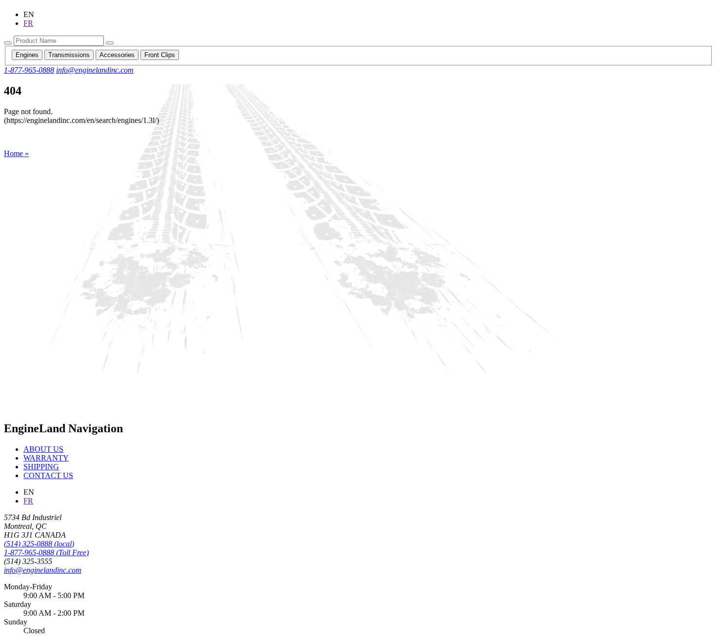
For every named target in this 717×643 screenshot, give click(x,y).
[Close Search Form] (110, 42)
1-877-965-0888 (29, 70)
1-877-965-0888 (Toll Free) (46, 552)
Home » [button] (16, 153)
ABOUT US (43, 449)
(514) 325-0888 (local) (39, 544)
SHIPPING (41, 466)
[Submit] (8, 42)
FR (28, 23)
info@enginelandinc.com (95, 70)
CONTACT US (48, 475)
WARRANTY (46, 458)
